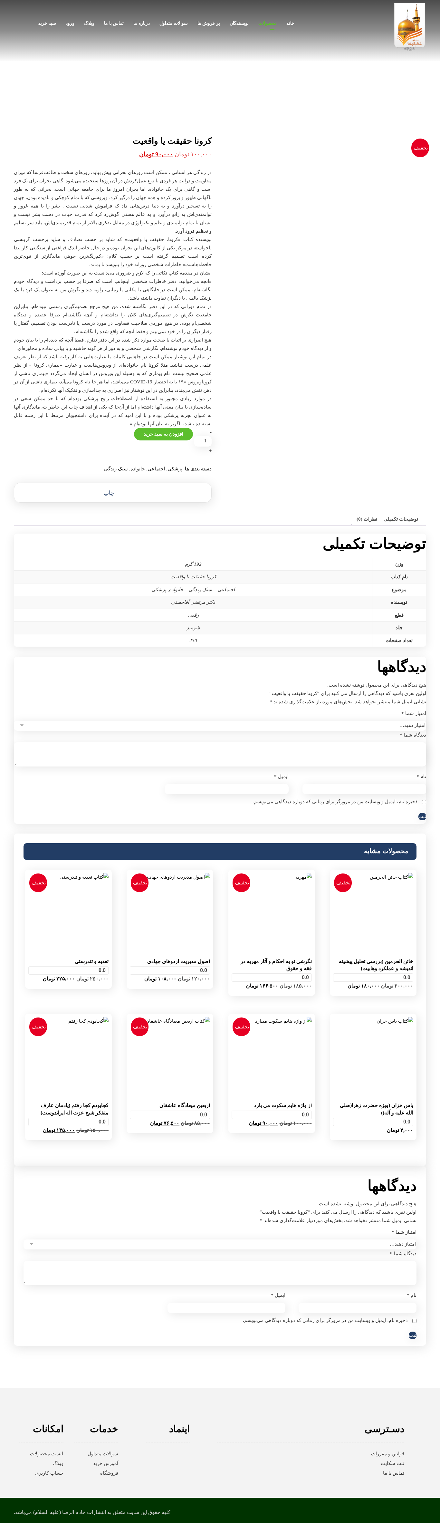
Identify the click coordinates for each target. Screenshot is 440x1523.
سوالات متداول (103, 1453)
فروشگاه (109, 1473)
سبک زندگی (116, 468)
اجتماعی (156, 468)
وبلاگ (58, 1463)
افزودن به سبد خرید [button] (373, 996)
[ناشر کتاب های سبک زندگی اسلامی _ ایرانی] (409, 27)
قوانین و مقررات (387, 1453)
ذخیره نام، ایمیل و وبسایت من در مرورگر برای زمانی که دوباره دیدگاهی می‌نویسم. (335, 801)
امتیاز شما (413, 713)
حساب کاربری (49, 1473)
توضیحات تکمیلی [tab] (401, 519)
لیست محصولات (46, 1453)
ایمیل (281, 776)
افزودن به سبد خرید (163, 434)
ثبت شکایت (392, 1463)
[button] (113, 492)
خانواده (137, 468)
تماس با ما (393, 1473)
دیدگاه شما (413, 734)
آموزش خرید (105, 1463)
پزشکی (174, 468)
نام (421, 776)
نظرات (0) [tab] (367, 519)
